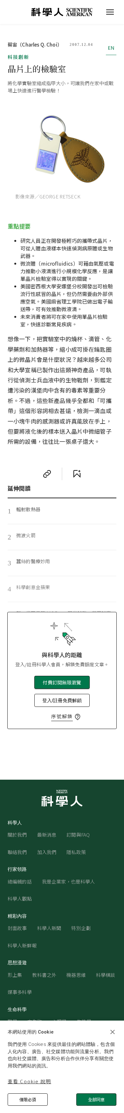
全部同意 (96, 1100)
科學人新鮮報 (22, 945)
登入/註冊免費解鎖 (62, 700)
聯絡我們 (17, 852)
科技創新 (18, 56)
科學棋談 (105, 975)
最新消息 (47, 834)
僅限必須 (27, 1100)
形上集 (15, 975)
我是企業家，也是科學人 (68, 881)
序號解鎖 (62, 716)
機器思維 (76, 975)
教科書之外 (44, 975)
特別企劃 (81, 928)
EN (111, 47)
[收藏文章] (77, 474)
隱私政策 (76, 852)
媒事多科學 (20, 992)
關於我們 (17, 834)
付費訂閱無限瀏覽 (62, 682)
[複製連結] (47, 474)
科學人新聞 (49, 928)
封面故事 (17, 928)
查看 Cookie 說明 (29, 1081)
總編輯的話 (20, 881)
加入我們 (47, 852)
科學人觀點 (20, 898)
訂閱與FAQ (78, 834)
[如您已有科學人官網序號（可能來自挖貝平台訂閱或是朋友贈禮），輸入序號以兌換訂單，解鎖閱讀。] (77, 717)
